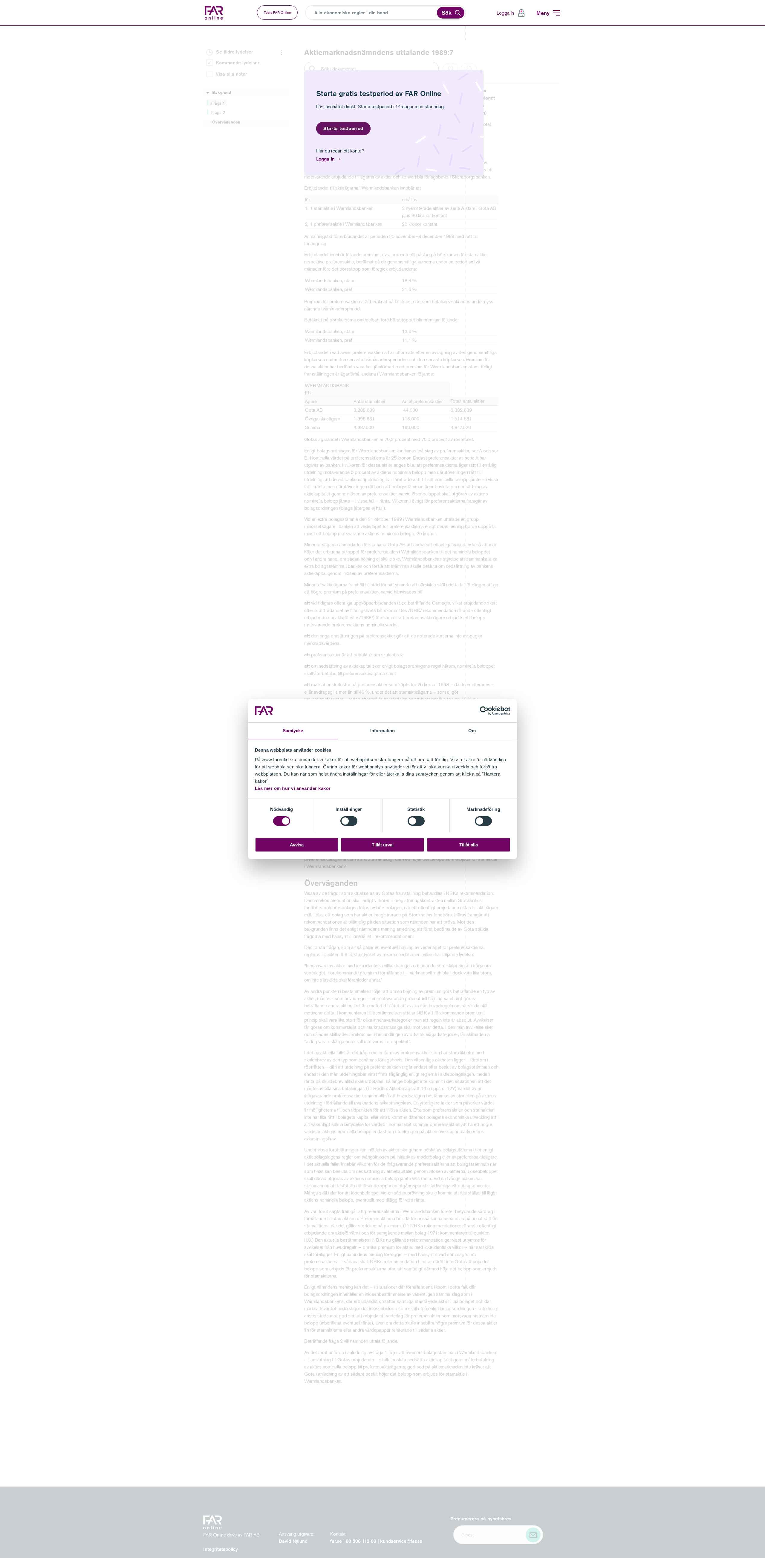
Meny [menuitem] (543, 13)
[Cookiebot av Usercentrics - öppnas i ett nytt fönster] (484, 710)
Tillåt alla (468, 844)
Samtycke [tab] (293, 730)
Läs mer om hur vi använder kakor (293, 788)
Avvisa (297, 844)
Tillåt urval (383, 844)
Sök (447, 12)
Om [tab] (472, 730)
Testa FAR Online (277, 12)
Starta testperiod (343, 128)
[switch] (348, 821)
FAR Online (214, 12)
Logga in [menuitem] (505, 13)
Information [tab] (382, 730)
